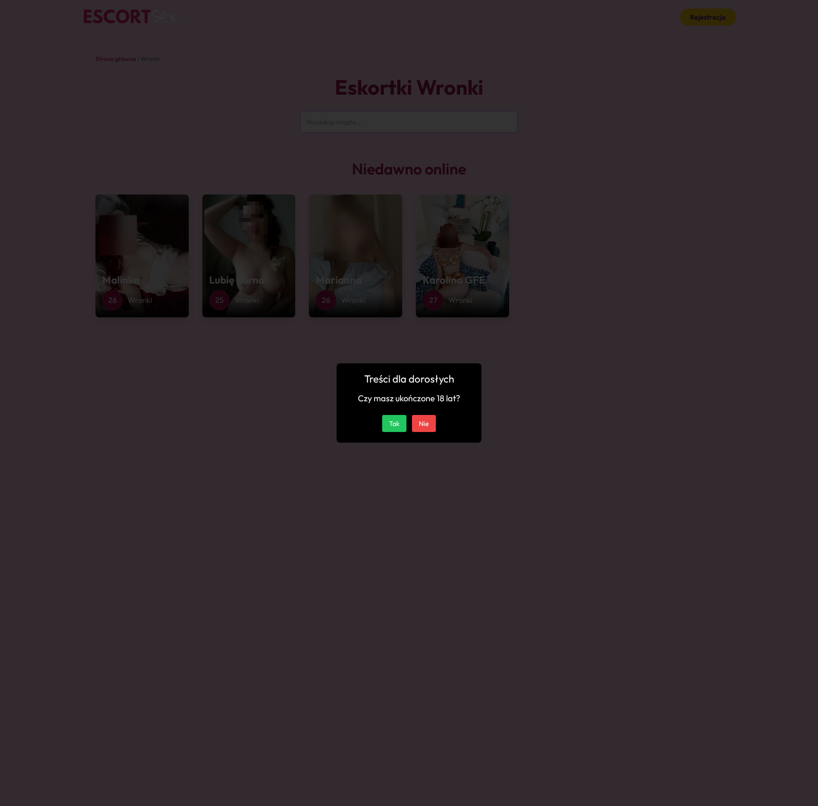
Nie (424, 423)
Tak (394, 423)
